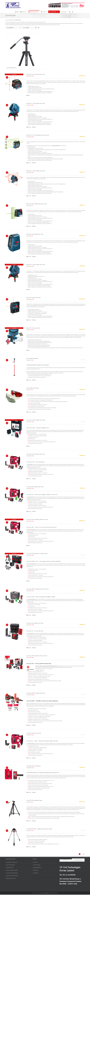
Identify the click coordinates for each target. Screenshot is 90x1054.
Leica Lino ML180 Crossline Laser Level (35, 693)
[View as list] (38, 27)
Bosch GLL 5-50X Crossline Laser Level (35, 264)
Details (28, 95)
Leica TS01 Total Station (10, 864)
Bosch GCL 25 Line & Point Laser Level (35, 74)
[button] (72, 11)
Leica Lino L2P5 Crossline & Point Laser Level (37, 519)
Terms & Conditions (36, 864)
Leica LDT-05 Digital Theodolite (12, 870)
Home (11, 19)
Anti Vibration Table (9, 867)
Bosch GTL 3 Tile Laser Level (33, 328)
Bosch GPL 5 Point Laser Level (33, 297)
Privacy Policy (35, 873)
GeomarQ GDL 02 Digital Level (11, 862)
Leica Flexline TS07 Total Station (12, 873)
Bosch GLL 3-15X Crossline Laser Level (35, 103)
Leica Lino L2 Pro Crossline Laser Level (35, 454)
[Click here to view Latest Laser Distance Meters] (66, 5)
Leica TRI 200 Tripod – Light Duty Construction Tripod (39, 829)
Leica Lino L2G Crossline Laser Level (34, 486)
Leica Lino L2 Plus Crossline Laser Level (35, 420)
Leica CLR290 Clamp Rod (32, 358)
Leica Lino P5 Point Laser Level (33, 733)
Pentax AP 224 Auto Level (11, 878)
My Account (35, 862)
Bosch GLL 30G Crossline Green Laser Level (36, 203)
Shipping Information (37, 867)
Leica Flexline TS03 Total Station (12, 875)
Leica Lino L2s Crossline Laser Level (34, 623)
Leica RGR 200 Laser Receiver (33, 766)
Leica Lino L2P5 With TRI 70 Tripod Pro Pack (37, 553)
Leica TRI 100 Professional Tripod (34, 800)
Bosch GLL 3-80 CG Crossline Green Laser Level (37, 135)
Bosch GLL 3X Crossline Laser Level (34, 234)
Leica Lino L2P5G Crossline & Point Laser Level (37, 589)
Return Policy (35, 870)
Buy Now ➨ (29, 127)
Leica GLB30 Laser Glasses (32, 388)
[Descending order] (20, 27)
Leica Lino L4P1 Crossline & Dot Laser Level (36, 655)
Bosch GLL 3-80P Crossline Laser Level (35, 170)
